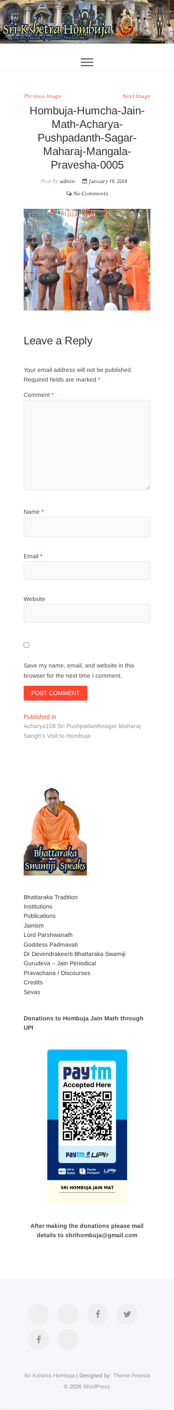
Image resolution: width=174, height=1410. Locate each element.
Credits (33, 982)
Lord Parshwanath (48, 934)
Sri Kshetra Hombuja (49, 1375)
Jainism (34, 925)
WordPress (96, 1386)
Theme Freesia (131, 1375)
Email (33, 556)
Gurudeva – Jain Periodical (60, 963)
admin (66, 181)
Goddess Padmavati (51, 944)
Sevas (32, 992)
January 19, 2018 (107, 181)
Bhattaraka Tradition (51, 897)
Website (34, 599)
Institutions (38, 906)
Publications (40, 915)
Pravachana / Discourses (57, 973)
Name (34, 511)
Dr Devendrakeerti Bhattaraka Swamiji (74, 953)
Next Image (136, 96)
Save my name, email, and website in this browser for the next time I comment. (79, 670)
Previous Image (42, 96)
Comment (39, 394)
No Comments (90, 194)
